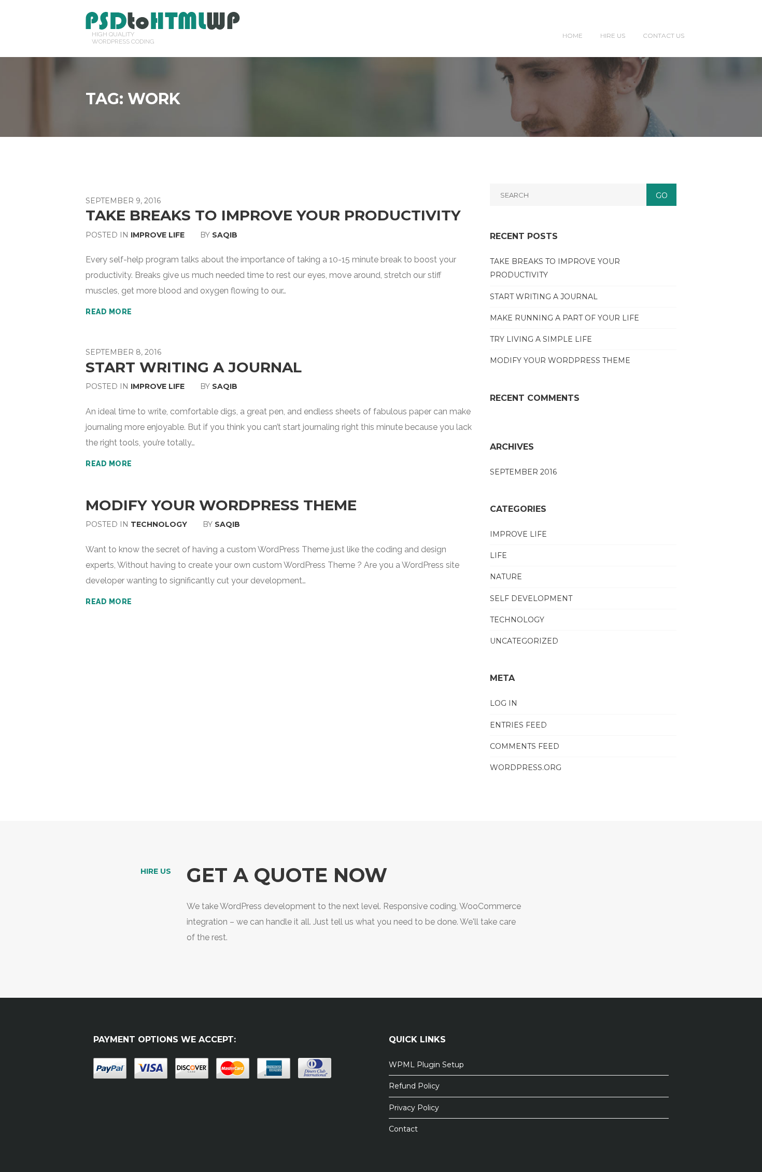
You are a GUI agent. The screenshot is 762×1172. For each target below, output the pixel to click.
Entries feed (518, 725)
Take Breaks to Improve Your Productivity (273, 215)
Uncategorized (524, 641)
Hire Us (612, 35)
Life (498, 555)
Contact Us (663, 35)
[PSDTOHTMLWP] (163, 20)
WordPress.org (525, 767)
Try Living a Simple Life (541, 339)
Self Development (531, 598)
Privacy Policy (414, 1107)
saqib (224, 235)
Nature (506, 576)
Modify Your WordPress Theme (221, 505)
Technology (159, 524)
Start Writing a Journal (194, 367)
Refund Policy (414, 1086)
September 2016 (523, 472)
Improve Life (158, 235)
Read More (109, 312)
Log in (503, 703)
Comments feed (524, 746)
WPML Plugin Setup (426, 1064)
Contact (403, 1129)
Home (572, 35)
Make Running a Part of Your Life (564, 318)
